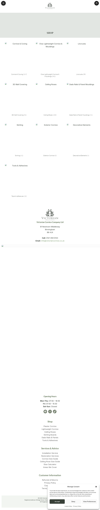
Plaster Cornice (50, 426)
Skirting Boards (50, 435)
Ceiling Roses (50, 432)
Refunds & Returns (50, 480)
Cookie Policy (68, 506)
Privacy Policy (77, 506)
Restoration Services (50, 456)
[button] (96, 487)
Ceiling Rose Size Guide (50, 462)
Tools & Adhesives (50, 440)
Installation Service (50, 453)
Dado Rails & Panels (50, 438)
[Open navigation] (3, 3)
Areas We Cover (50, 467)
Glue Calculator (50, 464)
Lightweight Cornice (50, 429)
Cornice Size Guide (50, 459)
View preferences (89, 501)
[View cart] (96, 3)
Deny (73, 501)
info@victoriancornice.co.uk (52, 241)
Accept (57, 501)
